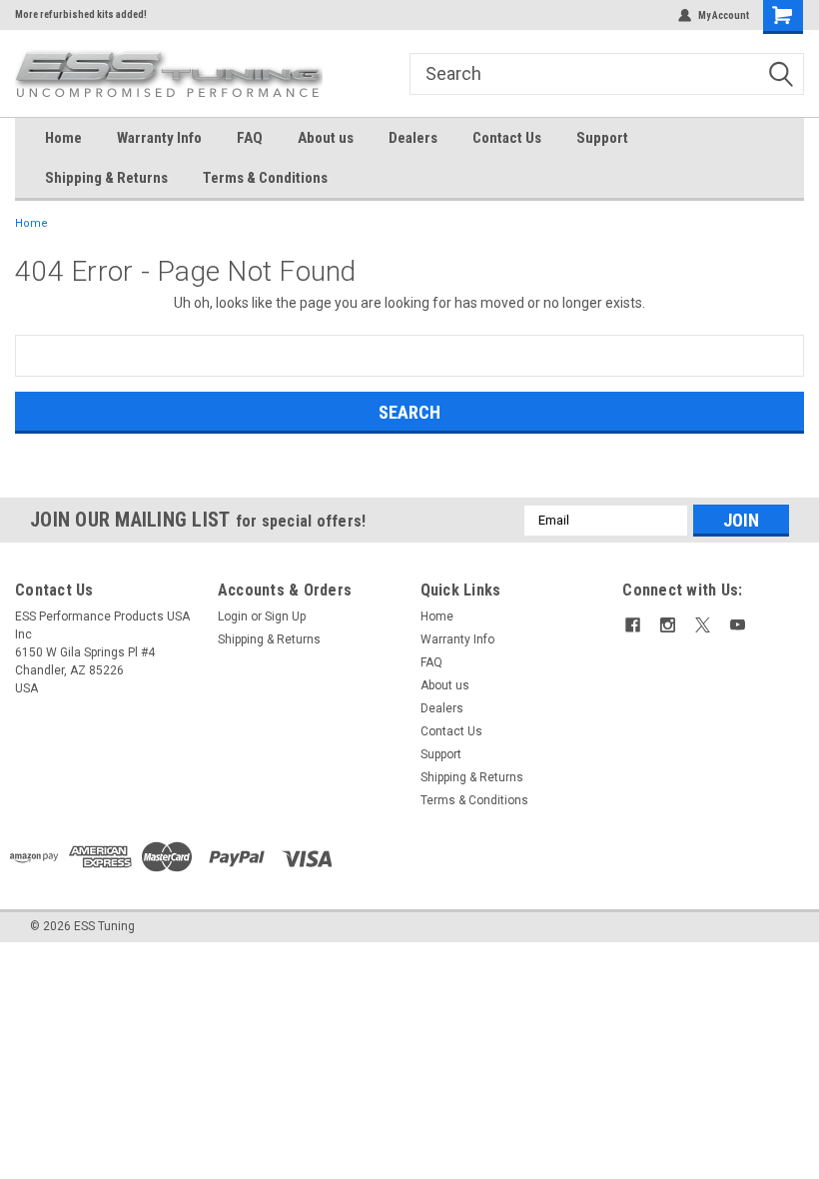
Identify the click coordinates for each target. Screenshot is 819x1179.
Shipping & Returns (106, 178)
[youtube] (737, 624)
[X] (702, 624)
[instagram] (667, 624)
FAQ (250, 138)
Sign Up (285, 616)
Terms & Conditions (265, 178)
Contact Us (506, 138)
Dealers (413, 138)
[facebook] (632, 624)
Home (63, 138)
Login (233, 616)
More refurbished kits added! (81, 14)
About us (326, 138)
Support (602, 138)
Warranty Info (159, 138)
